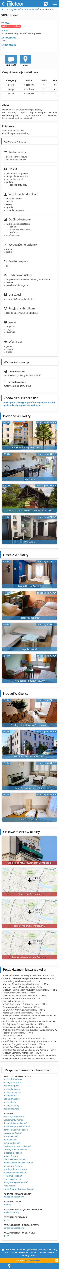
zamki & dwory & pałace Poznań (19, 1189)
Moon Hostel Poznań (29, 586)
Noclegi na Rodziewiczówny (30, 680)
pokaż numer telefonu (11, 26)
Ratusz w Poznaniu (29, 894)
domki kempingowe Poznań (17, 1126)
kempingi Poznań (12, 1143)
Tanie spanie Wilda (29, 819)
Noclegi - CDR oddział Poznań (29, 756)
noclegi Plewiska (11, 1108)
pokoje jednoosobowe (14, 1196)
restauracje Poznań (13, 1175)
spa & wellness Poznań (14, 1159)
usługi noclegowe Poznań (16, 1182)
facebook (9, 1249)
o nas (34, 1252)
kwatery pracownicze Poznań (17, 1146)
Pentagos (29, 542)
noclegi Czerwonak (13, 1082)
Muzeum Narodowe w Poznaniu (29, 957)
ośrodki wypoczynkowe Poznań (18, 1162)
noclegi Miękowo (12, 1098)
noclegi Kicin (10, 1102)
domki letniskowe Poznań (16, 1129)
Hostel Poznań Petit (29, 617)
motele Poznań (11, 1156)
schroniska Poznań (12, 1179)
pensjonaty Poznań (13, 1166)
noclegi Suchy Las (12, 1092)
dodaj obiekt (29, 1255)
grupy (6, 1220)
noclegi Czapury (11, 1105)
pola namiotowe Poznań (15, 1172)
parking (7, 1204)
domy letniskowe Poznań (15, 1123)
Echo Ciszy (29, 479)
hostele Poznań (11, 1136)
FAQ (55, 1249)
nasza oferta (47, 1252)
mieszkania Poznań (13, 1152)
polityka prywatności (16, 1252)
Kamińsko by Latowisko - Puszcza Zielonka (29, 510)
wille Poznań (10, 1185)
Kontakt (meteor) (27, 1249)
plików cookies (32, 1260)
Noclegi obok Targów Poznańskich (29, 725)
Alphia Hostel (29, 649)
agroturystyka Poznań (14, 1116)
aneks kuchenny (11, 1212)
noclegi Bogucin (11, 1085)
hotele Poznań (10, 1139)
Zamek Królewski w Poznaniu (29, 925)
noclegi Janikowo (12, 1089)
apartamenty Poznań (13, 1119)
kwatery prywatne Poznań (16, 1149)
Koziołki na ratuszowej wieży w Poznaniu (29, 862)
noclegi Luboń (10, 1095)
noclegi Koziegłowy (13, 1079)
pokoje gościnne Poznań (15, 1169)
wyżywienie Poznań (13, 1133)
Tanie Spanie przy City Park (29, 788)
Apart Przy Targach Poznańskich (29, 447)
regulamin (45, 1249)
